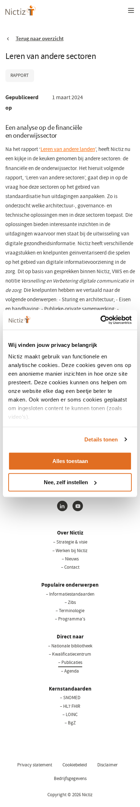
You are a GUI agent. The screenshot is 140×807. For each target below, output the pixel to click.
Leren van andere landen (68, 149)
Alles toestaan (70, 461)
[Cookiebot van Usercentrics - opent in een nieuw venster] (101, 320)
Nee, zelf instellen (66, 482)
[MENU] (131, 10)
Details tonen (101, 439)
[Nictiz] (20, 10)
